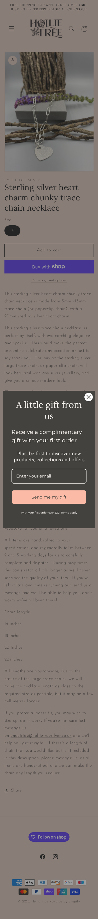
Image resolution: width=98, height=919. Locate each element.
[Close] (88, 397)
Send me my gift (49, 497)
